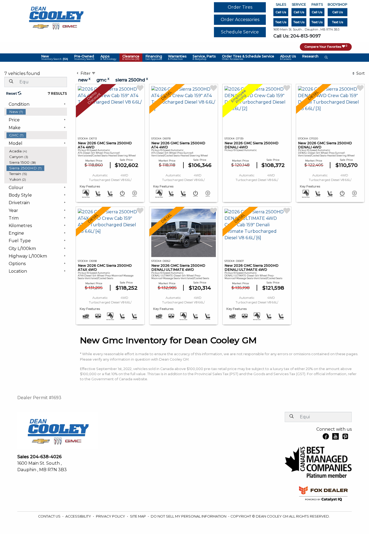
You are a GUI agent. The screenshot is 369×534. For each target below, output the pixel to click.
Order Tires (240, 7)
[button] (54, 57)
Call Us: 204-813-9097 (297, 36)
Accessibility (78, 516)
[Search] (11, 82)
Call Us (281, 12)
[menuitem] (36, 112)
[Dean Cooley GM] (56, 16)
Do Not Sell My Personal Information (189, 516)
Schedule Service (240, 32)
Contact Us (49, 516)
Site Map (138, 516)
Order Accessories (240, 19)
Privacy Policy (111, 516)
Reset (12, 93)
